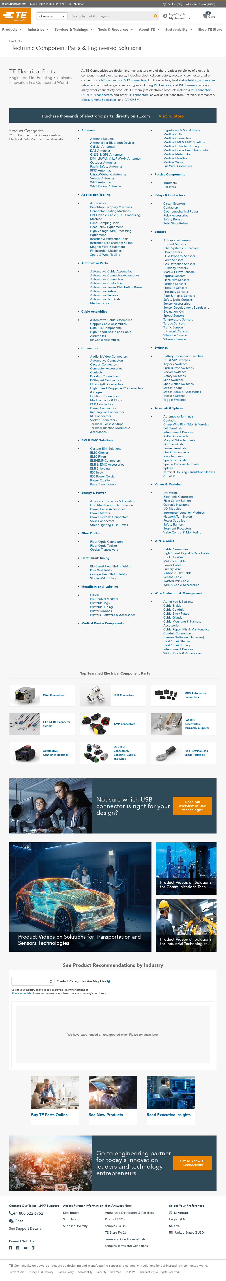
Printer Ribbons (101, 611)
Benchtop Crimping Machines (111, 207)
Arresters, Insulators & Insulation (112, 501)
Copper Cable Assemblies (108, 324)
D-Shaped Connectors (105, 380)
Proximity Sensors (175, 292)
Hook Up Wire (173, 557)
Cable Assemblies (94, 311)
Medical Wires (173, 162)
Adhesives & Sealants (178, 602)
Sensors (160, 232)
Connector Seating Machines (110, 211)
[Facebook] (12, 1248)
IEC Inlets (97, 472)
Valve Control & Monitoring (182, 532)
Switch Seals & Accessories (182, 392)
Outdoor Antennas (103, 162)
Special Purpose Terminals (181, 464)
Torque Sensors (174, 323)
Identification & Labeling (99, 587)
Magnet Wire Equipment (107, 247)
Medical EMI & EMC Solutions (184, 142)
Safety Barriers (173, 524)
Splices (168, 468)
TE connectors (138, 95)
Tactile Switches (174, 396)
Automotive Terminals (105, 299)
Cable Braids (172, 606)
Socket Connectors (103, 420)
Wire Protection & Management (178, 593)
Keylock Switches (175, 364)
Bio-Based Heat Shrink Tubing (110, 566)
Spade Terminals (174, 460)
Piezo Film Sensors (176, 280)
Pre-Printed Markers (104, 599)
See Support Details (25, 1228)
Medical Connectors (177, 138)
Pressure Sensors (175, 288)
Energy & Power (93, 493)
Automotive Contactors (106, 283)
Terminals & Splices (169, 408)
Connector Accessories (106, 368)
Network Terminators (177, 516)
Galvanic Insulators (176, 505)
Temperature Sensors (178, 319)
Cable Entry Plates (176, 613)
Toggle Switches (174, 400)
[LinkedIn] (20, 1248)
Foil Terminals (172, 428)
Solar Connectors (102, 521)
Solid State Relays (175, 223)
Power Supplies (174, 520)
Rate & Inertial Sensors (179, 296)
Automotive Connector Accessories (114, 275)
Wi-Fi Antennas (100, 182)
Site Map (115, 1272)
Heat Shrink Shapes (177, 641)
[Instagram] (35, 1248)
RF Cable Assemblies (105, 340)
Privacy (32, 1272)
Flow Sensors (172, 252)
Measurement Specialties (98, 100)
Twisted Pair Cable (176, 581)
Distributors (71, 1213)
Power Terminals (174, 448)
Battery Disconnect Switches (183, 356)
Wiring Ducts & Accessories (182, 653)
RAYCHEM (131, 100)
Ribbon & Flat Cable (177, 573)
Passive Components (170, 174)
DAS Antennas (100, 151)
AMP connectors (199, 90)
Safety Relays (172, 219)
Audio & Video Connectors (109, 356)
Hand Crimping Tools (104, 223)
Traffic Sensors (173, 327)
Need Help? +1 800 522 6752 (48, 4)
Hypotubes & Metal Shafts (181, 130)
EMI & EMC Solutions (97, 440)
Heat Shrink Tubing (95, 558)
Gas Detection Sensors (179, 264)
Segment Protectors (177, 528)
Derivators (170, 493)
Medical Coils (172, 134)
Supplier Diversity (75, 1226)
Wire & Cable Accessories (181, 585)
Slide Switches (173, 380)
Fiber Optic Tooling (103, 546)
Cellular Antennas (102, 147)
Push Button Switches (178, 368)
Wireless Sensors (175, 339)
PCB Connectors (101, 404)
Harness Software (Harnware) (183, 637)
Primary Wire (172, 569)
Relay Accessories (175, 215)
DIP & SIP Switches (176, 360)
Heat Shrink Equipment (106, 227)
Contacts (96, 372)
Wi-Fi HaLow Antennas (105, 186)
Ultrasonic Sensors (176, 331)
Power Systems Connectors (109, 517)
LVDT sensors (188, 85)
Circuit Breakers (174, 203)
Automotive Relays (103, 291)
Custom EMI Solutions (105, 449)
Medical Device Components (102, 623)
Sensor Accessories (176, 304)
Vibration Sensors (175, 335)
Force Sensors (173, 260)
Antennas (88, 130)
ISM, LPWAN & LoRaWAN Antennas (115, 158)
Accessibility (85, 1272)
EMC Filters (98, 457)
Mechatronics (99, 303)
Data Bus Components (105, 328)
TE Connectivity (15, 15)
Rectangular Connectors (107, 412)
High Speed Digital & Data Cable (186, 553)
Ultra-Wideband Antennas (108, 174)
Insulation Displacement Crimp (111, 243)
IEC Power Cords (102, 476)
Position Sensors (174, 284)
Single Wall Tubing (103, 578)
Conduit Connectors (177, 633)
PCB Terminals (173, 444)
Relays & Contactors (170, 195)
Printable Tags (100, 603)
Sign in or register (21, 993)
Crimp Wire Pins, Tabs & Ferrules (186, 424)
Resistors (169, 187)
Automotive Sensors (104, 295)
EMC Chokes (99, 453)
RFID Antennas (100, 170)
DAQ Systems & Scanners (181, 248)
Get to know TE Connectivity (193, 1163)
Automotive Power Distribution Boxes (116, 287)
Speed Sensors (173, 315)
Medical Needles (175, 158)
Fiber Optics (90, 533)
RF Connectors (100, 416)
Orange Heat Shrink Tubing (109, 574)
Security (101, 1272)
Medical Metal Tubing (178, 154)
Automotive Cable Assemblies (111, 271)
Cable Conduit (173, 610)
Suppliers (69, 1219)
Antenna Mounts (102, 139)
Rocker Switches (174, 372)
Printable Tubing (101, 607)
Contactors (171, 207)
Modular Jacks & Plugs (106, 400)
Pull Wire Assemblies (177, 166)
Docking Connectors (104, 376)
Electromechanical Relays (180, 211)
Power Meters (100, 513)
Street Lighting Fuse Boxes (109, 525)
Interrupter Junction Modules (184, 513)
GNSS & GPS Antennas (106, 155)
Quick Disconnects (176, 452)
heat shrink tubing (184, 80)
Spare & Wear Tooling (105, 255)
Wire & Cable (164, 541)
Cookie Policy (66, 1272)
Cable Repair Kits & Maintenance (186, 629)
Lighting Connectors (104, 396)
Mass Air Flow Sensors (178, 272)
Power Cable (172, 565)
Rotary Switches (174, 376)
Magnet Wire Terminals (179, 440)
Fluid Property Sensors (179, 256)
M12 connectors (135, 80)
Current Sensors (174, 244)
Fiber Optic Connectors (106, 384)
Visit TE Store (171, 116)
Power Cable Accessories (107, 509)
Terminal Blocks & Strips (106, 424)
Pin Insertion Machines (105, 251)
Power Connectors (103, 408)
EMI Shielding (100, 468)
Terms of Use (16, 1272)
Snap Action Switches (178, 384)
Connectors (89, 348)
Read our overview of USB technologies (192, 806)
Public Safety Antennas (106, 166)
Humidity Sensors (175, 268)
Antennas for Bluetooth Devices (112, 143)
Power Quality (100, 480)
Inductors (170, 183)
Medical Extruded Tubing (181, 146)
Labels (94, 595)
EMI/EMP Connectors (105, 460)
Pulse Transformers (103, 484)
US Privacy (47, 1272)
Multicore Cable (174, 561)
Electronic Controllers (178, 497)
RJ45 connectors (110, 80)
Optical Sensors (174, 276)
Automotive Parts (94, 263)
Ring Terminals (173, 456)
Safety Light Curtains (177, 300)
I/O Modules (172, 509)
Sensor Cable (172, 577)
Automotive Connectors (106, 279)
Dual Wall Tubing (101, 570)
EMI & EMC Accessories (107, 464)
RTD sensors (162, 85)
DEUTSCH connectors (96, 95)
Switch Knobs (172, 388)
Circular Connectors (104, 364)
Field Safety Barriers (177, 501)
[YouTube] (28, 1248)
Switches (161, 348)
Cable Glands (172, 617)
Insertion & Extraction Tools (109, 239)
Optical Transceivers (104, 550)
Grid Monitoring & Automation (111, 505)
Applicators (98, 203)
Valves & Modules (168, 484)
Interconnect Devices (178, 432)
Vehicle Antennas (102, 178)
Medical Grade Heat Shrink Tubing (187, 150)
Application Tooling (95, 195)
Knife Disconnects (175, 436)
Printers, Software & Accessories (112, 615)
